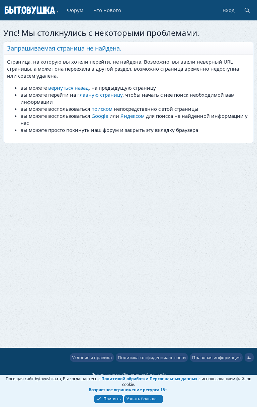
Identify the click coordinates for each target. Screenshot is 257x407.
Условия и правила (92, 357)
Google (99, 115)
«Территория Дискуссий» (144, 374)
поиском (101, 108)
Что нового (107, 10)
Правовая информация (216, 357)
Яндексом (132, 115)
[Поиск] (247, 10)
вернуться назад (68, 87)
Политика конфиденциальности (152, 357)
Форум (75, 10)
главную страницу (99, 94)
